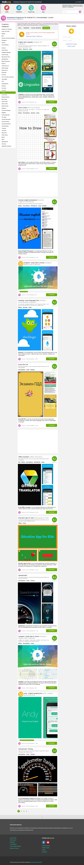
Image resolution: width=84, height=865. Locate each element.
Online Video (5, 103)
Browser (3, 63)
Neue (19, 28)
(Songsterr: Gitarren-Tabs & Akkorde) (32, 637)
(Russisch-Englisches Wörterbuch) (31, 201)
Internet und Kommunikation (8, 38)
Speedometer (22, 575)
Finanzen (4, 74)
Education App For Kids (26, 518)
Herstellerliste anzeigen (71, 44)
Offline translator (23, 457)
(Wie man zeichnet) (33, 107)
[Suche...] (80, 11)
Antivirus (4, 48)
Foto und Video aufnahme (8, 77)
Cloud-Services (5, 65)
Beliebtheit (26, 28)
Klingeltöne (12, 842)
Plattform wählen (71, 46)
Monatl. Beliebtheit (36, 28)
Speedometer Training (25, 749)
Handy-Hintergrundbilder (15, 846)
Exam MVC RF (23, 364)
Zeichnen (4, 144)
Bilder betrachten (6, 61)
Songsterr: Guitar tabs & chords (38, 263)
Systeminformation (6, 123)
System (3, 42)
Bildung (3, 33)
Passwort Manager (6, 110)
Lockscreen (4, 94)
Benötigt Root (5, 59)
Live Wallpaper (13, 844)
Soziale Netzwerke (6, 119)
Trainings (4, 128)
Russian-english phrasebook (27, 200)
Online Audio (5, 101)
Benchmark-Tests (6, 57)
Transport (4, 130)
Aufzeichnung (5, 54)
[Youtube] (48, 843)
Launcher (4, 90)
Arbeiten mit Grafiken (7, 29)
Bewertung (46, 28)
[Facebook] (44, 843)
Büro (3, 36)
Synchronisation (5, 121)
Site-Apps (4, 117)
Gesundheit (4, 79)
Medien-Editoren (5, 97)
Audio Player (5, 50)
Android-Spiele (13, 838)
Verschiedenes (5, 44)
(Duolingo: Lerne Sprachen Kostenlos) (32, 301)
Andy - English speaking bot (38, 694)
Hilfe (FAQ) (44, 852)
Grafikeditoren (5, 83)
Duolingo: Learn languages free (28, 300)
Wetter (3, 137)
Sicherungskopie (6, 115)
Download (4, 72)
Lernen (3, 92)
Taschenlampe (5, 126)
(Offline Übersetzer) (35, 457)
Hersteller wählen (46, 845)
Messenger (4, 99)
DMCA (40, 862)
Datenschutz (5, 70)
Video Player (5, 135)
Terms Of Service (34, 862)
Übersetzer (4, 132)
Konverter (4, 88)
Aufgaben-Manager (6, 52)
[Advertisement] (8, 175)
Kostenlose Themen (14, 848)
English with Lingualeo (25, 42)
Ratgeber (4, 112)
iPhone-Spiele (13, 840)
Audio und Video (5, 31)
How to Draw (22, 107)
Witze (3, 139)
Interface (4, 86)
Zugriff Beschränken (6, 146)
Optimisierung (5, 106)
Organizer (4, 108)
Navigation (4, 40)
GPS (3, 81)
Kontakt (43, 849)
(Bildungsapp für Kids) (41, 518)
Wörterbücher (5, 141)
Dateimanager (5, 68)
